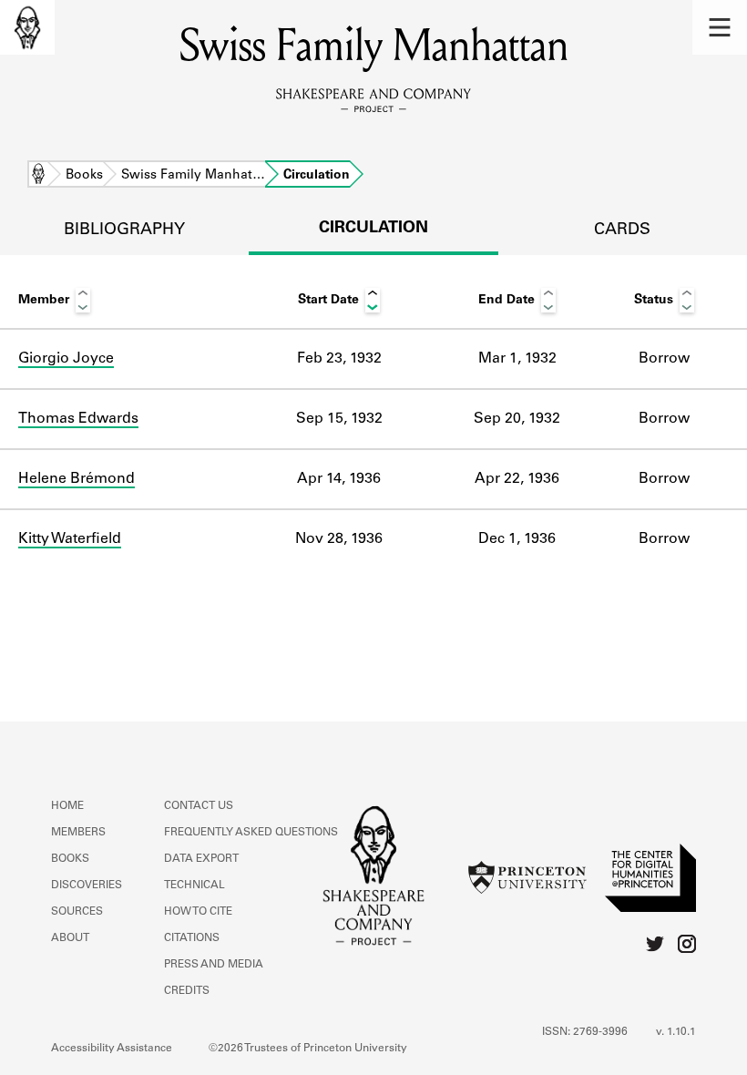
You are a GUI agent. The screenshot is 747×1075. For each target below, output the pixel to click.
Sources (77, 911)
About (70, 938)
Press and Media (213, 964)
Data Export (201, 859)
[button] (719, 27)
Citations (192, 938)
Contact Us (198, 806)
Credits (187, 991)
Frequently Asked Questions (251, 832)
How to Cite (198, 911)
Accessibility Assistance (111, 1048)
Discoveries (86, 885)
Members (78, 832)
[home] (27, 27)
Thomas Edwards (78, 419)
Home (38, 175)
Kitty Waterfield (69, 539)
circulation (373, 228)
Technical (194, 885)
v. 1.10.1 (676, 1032)
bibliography (124, 230)
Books (84, 175)
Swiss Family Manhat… (193, 175)
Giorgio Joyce (66, 359)
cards (622, 230)
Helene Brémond (76, 479)
